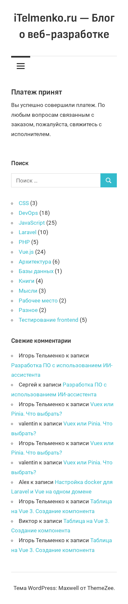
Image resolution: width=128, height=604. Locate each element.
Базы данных (36, 271)
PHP (24, 242)
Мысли (28, 290)
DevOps (28, 213)
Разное (28, 310)
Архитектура (35, 261)
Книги (26, 281)
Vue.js (26, 252)
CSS (24, 203)
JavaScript (32, 222)
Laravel (27, 232)
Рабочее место (38, 300)
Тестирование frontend (48, 320)
